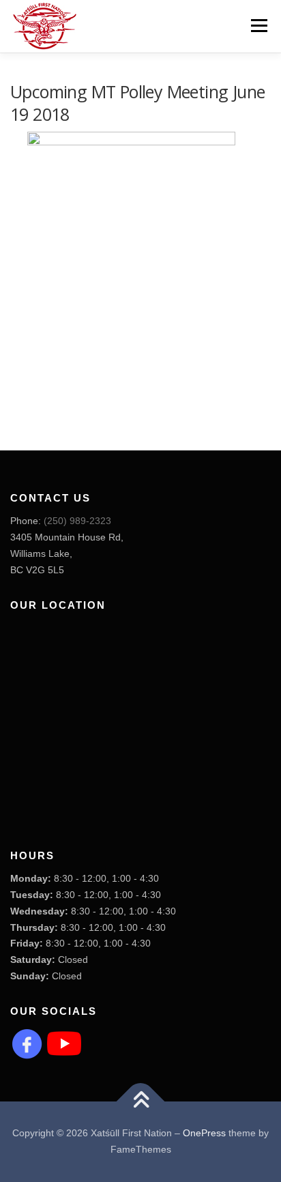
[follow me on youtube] (64, 1042)
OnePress (204, 1132)
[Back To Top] (141, 1102)
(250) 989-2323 (77, 520)
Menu (257, 25)
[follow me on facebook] (27, 1042)
